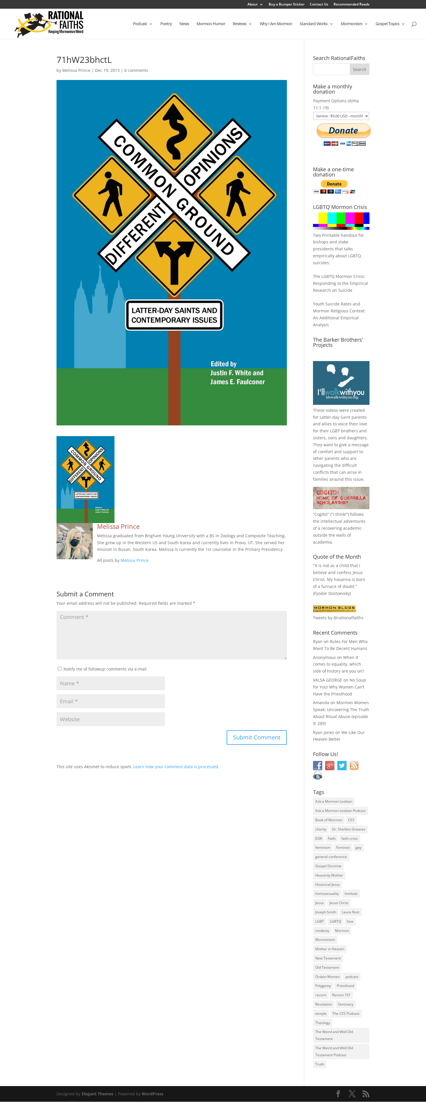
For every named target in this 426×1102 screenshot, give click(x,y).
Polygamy (323, 985)
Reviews (239, 24)
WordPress (152, 1093)
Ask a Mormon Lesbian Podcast (340, 810)
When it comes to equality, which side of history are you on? (338, 664)
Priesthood (345, 985)
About (252, 5)
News (184, 24)
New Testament (328, 958)
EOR (318, 838)
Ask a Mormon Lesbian (333, 801)
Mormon (342, 930)
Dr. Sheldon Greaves (348, 829)
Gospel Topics (387, 24)
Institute (351, 893)
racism (320, 994)
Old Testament (327, 967)
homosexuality (327, 893)
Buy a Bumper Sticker (287, 5)
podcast (351, 976)
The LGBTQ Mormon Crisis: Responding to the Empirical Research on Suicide (340, 283)
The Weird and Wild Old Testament (334, 1035)
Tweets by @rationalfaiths (338, 617)
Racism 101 (341, 994)
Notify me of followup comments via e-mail (105, 669)
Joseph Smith (325, 912)
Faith (332, 838)
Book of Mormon (328, 819)
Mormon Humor (210, 24)
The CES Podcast (345, 1013)
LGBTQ (335, 921)
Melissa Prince (76, 70)
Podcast (140, 24)
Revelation (323, 1004)
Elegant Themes (97, 1093)
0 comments (136, 70)
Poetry (166, 24)
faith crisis (349, 838)
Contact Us (319, 5)
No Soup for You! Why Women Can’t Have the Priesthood (339, 687)
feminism (322, 847)
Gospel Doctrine (328, 866)
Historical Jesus (327, 884)
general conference (331, 856)
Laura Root (350, 912)
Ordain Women (327, 976)
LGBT (335, 430)
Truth (319, 1064)
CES (351, 819)
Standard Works (313, 24)
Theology (322, 1022)
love (350, 921)
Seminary (345, 1004)
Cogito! (321, 514)
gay (358, 847)
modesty (322, 930)
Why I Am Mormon (276, 24)
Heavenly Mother (329, 875)
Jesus (319, 902)
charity (320, 829)
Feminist (343, 847)
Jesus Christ (338, 902)
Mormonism (351, 24)
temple (321, 1013)
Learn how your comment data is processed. (176, 766)
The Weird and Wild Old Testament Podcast (334, 1051)
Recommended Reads (351, 5)
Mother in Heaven (329, 948)
